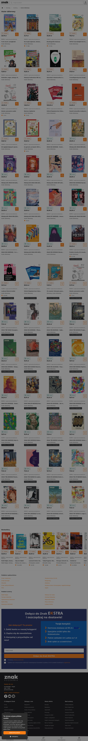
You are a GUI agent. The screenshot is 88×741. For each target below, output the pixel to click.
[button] (14, 737)
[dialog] (15, 726)
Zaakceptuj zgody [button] (14, 732)
